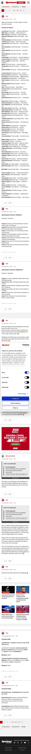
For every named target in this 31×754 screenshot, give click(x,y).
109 (17, 10)
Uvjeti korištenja (8, 748)
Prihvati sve (15, 398)
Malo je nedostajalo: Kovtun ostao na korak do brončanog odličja (8, 616)
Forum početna (6, 7)
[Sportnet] (15, 2)
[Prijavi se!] (2, 2)
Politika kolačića (8, 750)
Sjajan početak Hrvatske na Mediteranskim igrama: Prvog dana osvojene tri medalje (22, 617)
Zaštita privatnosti (22, 748)
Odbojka (24, 7)
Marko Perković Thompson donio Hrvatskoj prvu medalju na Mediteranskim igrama (22, 598)
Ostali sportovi (15, 7)
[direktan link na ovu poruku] (15, 19)
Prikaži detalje (22, 393)
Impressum (22, 750)
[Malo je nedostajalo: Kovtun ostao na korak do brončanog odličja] (8, 609)
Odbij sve (15, 407)
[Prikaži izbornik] (28, 3)
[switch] (27, 377)
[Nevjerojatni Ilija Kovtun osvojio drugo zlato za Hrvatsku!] (8, 589)
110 (20, 10)
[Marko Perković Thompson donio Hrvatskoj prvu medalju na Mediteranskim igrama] (22, 589)
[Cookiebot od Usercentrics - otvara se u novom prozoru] (22, 345)
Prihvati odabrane (15, 403)
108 (14, 10)
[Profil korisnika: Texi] (3, 16)
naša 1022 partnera (9, 353)
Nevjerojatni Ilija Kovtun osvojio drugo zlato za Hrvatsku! (8, 596)
